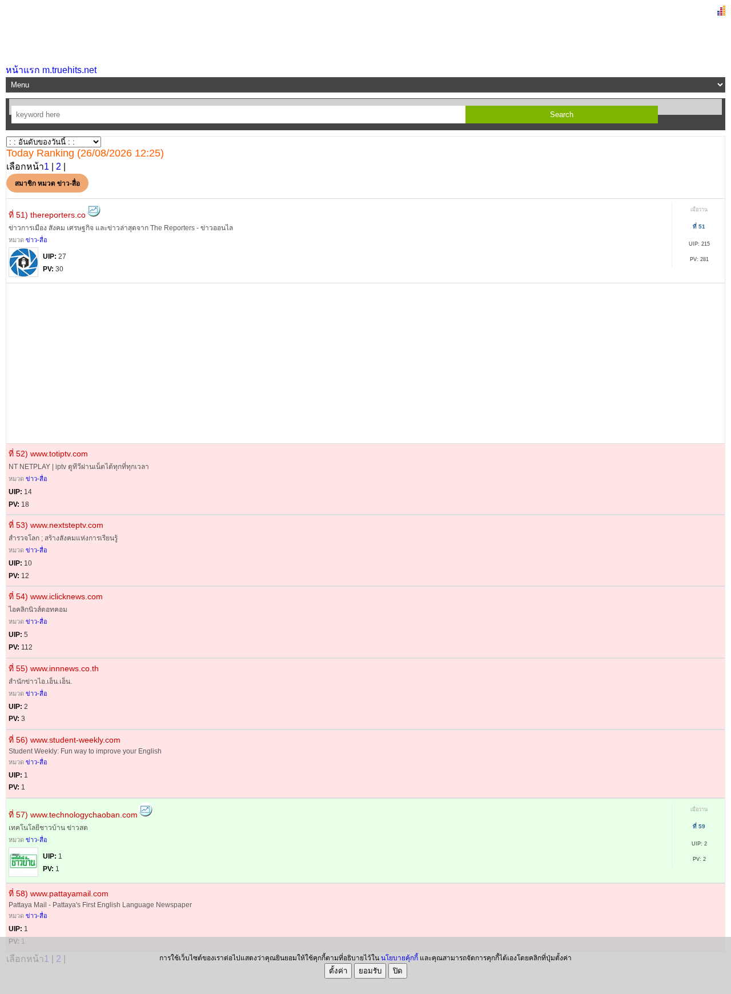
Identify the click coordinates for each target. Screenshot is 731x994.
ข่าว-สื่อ (36, 240)
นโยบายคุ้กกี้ (399, 958)
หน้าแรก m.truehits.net (51, 70)
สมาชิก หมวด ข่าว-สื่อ (47, 183)
